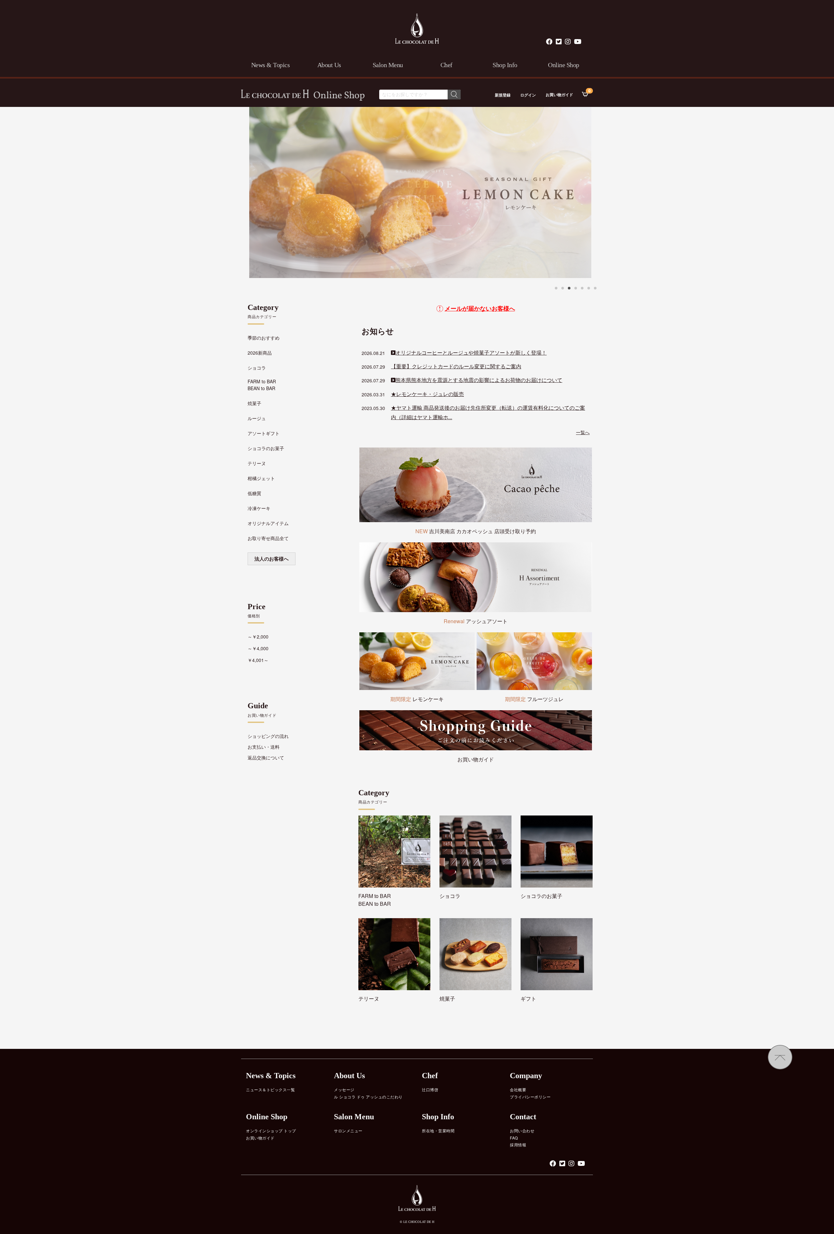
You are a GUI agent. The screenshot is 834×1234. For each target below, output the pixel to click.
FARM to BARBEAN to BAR (262, 384)
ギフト (528, 998)
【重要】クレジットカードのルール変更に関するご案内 (456, 366)
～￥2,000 (258, 636)
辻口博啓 (430, 1089)
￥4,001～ (258, 660)
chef (446, 64)
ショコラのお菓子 (266, 448)
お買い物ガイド (559, 94)
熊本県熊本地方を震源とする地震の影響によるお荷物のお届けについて (478, 380)
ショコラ (257, 367)
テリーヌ (257, 463)
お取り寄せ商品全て (268, 538)
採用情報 (518, 1144)
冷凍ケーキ (259, 508)
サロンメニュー (348, 1130)
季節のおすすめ (264, 337)
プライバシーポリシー (530, 1096)
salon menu (388, 64)
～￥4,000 (258, 648)
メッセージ (344, 1089)
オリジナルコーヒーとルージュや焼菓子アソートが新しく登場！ (471, 352)
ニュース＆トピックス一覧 (270, 1089)
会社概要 (518, 1089)
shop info (505, 64)
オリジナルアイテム (268, 523)
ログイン (528, 95)
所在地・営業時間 (438, 1130)
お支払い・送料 (264, 746)
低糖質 (254, 493)
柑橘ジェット (261, 478)
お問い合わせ (522, 1130)
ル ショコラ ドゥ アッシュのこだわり (368, 1096)
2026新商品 (260, 352)
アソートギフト (264, 433)
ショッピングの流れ (268, 736)
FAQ (514, 1137)
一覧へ (583, 432)
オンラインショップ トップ (271, 1130)
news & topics (270, 64)
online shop (563, 64)
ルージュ (257, 418)
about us (329, 64)
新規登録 (502, 95)
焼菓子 (254, 403)
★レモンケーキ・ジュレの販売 (427, 394)
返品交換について (266, 757)
